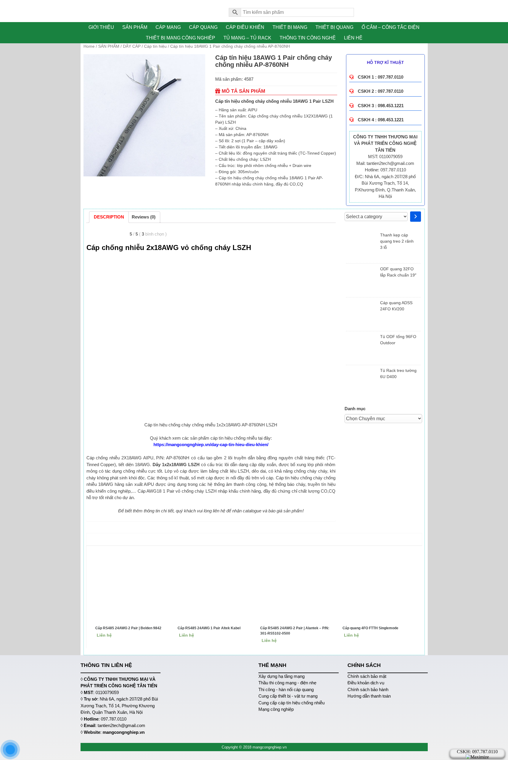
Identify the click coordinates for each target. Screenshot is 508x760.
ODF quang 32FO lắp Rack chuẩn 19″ (398, 271)
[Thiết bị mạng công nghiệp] (150, 11)
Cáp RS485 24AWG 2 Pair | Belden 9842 (128, 628)
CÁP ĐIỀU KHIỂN (245, 27)
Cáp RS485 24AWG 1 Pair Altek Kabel (209, 628)
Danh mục (355, 408)
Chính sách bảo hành (367, 689)
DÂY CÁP (132, 46)
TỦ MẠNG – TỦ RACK (247, 37)
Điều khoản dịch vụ (365, 682)
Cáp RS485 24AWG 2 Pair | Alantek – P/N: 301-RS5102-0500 (294, 630)
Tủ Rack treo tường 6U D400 (398, 373)
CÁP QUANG (203, 27)
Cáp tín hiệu (155, 46)
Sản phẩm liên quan (255, 539)
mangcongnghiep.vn (124, 732)
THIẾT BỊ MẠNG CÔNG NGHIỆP (180, 37)
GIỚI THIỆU (101, 27)
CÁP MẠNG (168, 27)
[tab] (109, 217)
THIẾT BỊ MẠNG (290, 27)
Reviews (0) (144, 216)
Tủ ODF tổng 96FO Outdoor (398, 339)
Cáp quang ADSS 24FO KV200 (396, 305)
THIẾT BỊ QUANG (334, 27)
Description (109, 216)
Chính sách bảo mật (366, 676)
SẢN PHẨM (134, 27)
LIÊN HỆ (353, 37)
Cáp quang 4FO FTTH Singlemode (370, 628)
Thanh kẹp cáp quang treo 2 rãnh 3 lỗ (397, 241)
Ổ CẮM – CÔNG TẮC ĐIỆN (391, 27)
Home (89, 46)
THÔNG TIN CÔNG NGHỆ (308, 37)
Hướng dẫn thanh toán (369, 695)
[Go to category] (415, 216)
